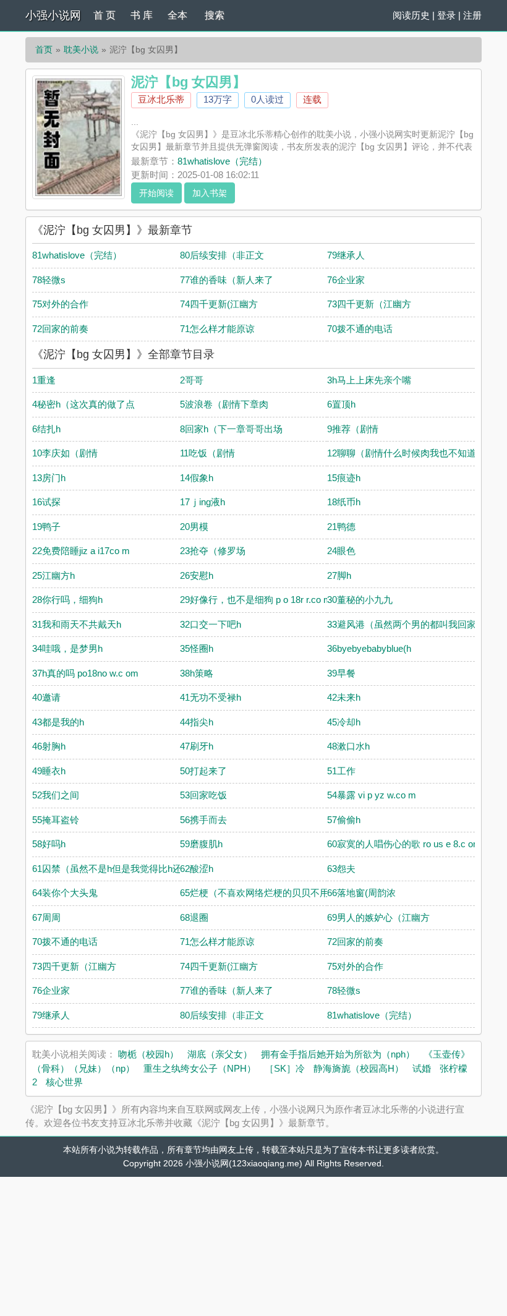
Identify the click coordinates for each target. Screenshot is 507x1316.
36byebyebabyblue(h (369, 648)
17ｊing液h (202, 502)
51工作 (341, 771)
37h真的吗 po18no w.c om (85, 673)
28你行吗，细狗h (67, 599)
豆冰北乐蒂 (161, 99)
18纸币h (343, 502)
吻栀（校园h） (148, 1054)
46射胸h (49, 746)
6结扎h (46, 429)
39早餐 (341, 673)
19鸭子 (46, 526)
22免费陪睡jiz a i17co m (81, 550)
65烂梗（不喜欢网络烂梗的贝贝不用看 (259, 892)
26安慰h (196, 575)
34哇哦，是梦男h (67, 648)
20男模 (194, 526)
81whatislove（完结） (222, 161)
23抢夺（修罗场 (212, 550)
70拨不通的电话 (360, 328)
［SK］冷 (285, 1068)
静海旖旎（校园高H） (358, 1068)
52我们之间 (55, 795)
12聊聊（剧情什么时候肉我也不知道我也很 (415, 453)
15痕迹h (343, 477)
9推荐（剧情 (352, 429)
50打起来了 (203, 771)
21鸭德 (341, 526)
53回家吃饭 (203, 795)
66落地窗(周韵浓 (361, 892)
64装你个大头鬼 (65, 892)
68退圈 (194, 917)
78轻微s (49, 280)
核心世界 (64, 1082)
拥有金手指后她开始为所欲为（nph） (338, 1054)
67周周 (46, 917)
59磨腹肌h (201, 844)
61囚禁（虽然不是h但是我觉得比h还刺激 (116, 868)
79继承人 (346, 255)
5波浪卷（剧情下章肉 (224, 404)
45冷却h (343, 722)
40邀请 (46, 697)
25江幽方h (53, 575)
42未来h (343, 697)
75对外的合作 (60, 304)
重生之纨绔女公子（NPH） (199, 1068)
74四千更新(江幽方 (219, 304)
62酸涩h (196, 868)
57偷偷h (343, 819)
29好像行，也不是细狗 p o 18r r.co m (255, 599)
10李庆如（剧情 (65, 453)
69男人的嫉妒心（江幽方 (378, 917)
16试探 (46, 502)
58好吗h (49, 844)
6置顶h (341, 404)
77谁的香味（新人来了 (226, 280)
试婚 (421, 1068)
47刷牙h (196, 746)
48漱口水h (348, 746)
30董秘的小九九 (360, 599)
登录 (446, 15)
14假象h (196, 477)
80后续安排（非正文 (222, 255)
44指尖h (196, 722)
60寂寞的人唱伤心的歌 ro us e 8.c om (404, 844)
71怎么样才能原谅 (217, 328)
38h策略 (196, 673)
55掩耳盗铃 (55, 819)
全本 (177, 15)
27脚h (339, 575)
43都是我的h (58, 722)
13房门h (49, 477)
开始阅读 (156, 193)
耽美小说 (81, 49)
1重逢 (44, 380)
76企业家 (346, 280)
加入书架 (209, 193)
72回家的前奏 (60, 328)
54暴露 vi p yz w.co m (371, 795)
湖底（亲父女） (219, 1054)
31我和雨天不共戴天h (76, 624)
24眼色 (341, 550)
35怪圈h (196, 648)
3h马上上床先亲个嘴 (369, 380)
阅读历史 (411, 15)
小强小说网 (53, 15)
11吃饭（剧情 (207, 453)
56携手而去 (203, 819)
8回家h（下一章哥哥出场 (231, 429)
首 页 (104, 15)
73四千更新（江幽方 (369, 304)
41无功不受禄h (210, 697)
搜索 (214, 15)
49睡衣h (49, 771)
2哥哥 (191, 380)
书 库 (141, 15)
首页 (44, 49)
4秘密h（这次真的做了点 (83, 404)
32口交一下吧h (210, 624)
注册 (472, 15)
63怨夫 (341, 868)
